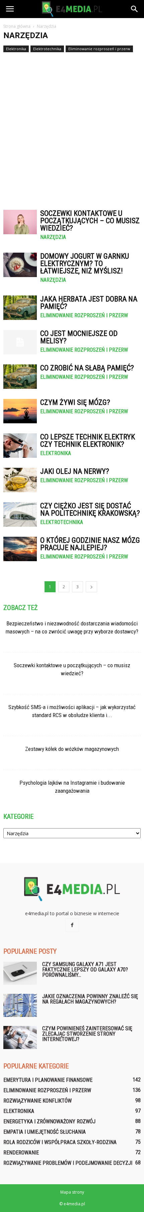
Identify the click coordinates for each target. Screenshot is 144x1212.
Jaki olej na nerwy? (74, 471)
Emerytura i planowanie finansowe (47, 1080)
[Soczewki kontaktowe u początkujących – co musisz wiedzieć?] (20, 222)
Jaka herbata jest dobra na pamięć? (88, 303)
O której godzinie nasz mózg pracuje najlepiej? (90, 544)
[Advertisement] (72, 128)
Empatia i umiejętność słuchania (44, 1132)
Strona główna (16, 26)
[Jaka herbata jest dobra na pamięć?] (20, 307)
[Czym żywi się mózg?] (20, 411)
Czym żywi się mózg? (75, 402)
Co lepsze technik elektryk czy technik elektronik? (87, 440)
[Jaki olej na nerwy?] (20, 480)
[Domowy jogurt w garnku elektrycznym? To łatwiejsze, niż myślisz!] (20, 265)
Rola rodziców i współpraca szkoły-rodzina (60, 1142)
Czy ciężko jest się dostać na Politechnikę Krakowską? (90, 509)
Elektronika (16, 48)
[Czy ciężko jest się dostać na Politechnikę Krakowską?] (20, 514)
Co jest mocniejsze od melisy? (79, 337)
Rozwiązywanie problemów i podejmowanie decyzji (67, 1163)
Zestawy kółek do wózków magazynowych (72, 749)
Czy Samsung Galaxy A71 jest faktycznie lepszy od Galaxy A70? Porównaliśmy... (85, 969)
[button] (134, 9)
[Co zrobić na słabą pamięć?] (20, 376)
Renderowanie (21, 1152)
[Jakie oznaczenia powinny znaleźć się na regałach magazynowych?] (20, 1005)
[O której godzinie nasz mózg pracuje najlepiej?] (20, 549)
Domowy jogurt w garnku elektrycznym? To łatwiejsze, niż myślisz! (84, 263)
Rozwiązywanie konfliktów (37, 1101)
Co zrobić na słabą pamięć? (87, 368)
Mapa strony (72, 1192)
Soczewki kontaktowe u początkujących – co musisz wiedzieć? (90, 220)
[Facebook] (72, 925)
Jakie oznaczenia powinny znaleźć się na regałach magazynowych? (90, 999)
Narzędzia (53, 237)
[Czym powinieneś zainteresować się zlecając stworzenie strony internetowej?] (20, 1037)
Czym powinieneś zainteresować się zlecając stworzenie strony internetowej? (87, 1033)
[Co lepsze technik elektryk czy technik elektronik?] (20, 445)
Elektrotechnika (47, 48)
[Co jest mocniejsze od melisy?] (20, 342)
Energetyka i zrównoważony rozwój (49, 1121)
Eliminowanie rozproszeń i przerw (99, 48)
